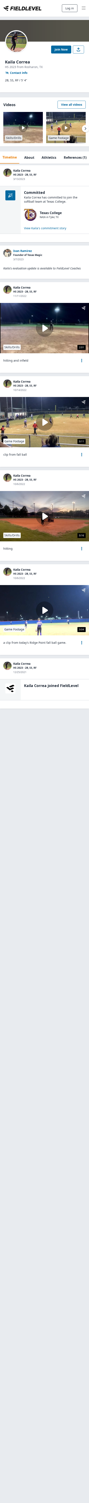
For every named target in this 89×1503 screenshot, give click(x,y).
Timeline (9, 157)
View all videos (71, 105)
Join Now (61, 49)
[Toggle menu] (83, 8)
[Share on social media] (78, 49)
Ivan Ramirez (22, 251)
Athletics (49, 157)
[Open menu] (82, 361)
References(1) (75, 157)
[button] (82, 361)
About (29, 157)
